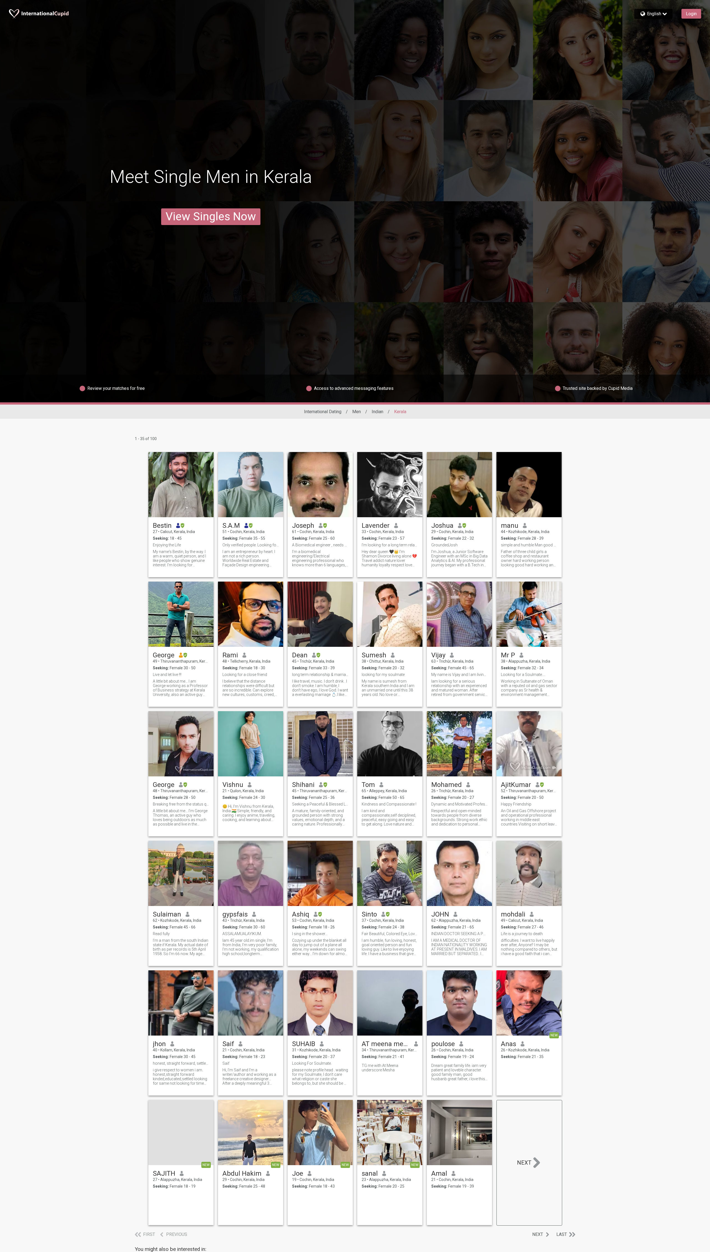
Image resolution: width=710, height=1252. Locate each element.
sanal (370, 1173)
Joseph (303, 525)
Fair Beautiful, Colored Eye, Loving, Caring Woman (390, 934)
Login (691, 13)
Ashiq (300, 914)
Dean (300, 655)
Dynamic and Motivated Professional (459, 804)
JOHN (440, 914)
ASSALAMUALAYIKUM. (242, 934)
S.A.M (231, 525)
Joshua (442, 525)
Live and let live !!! (167, 674)
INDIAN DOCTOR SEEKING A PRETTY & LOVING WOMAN (459, 934)
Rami (230, 655)
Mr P (508, 655)
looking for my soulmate (383, 674)
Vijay (438, 655)
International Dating (322, 411)
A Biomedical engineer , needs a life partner (320, 545)
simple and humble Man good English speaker (529, 545)
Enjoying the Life (167, 545)
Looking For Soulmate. (312, 1063)
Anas (508, 1044)
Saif (228, 1044)
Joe (297, 1173)
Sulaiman (167, 914)
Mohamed (446, 785)
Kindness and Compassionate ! (389, 804)
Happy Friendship (516, 804)
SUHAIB (303, 1044)
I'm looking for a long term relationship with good (390, 545)
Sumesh (374, 655)
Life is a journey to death (522, 934)
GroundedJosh (444, 545)
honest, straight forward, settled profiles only (181, 1063)
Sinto (369, 914)
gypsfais (235, 914)
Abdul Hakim (242, 1173)
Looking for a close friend (244, 674)
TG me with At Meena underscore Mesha (380, 1067)
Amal (439, 1173)
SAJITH (164, 1173)
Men (356, 411)
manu (509, 525)
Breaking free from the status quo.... (181, 804)
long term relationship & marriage (320, 674)
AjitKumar (516, 785)
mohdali (513, 914)
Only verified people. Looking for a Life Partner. (250, 545)
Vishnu (232, 785)
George (163, 655)
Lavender (376, 525)
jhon (159, 1044)
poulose (443, 1044)
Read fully (161, 934)
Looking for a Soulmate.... (523, 674)
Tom (368, 785)
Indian (377, 411)
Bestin (162, 525)
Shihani (303, 785)
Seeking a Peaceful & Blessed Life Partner (320, 804)
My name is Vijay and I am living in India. (459, 674)
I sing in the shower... (310, 934)
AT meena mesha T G (386, 1044)
